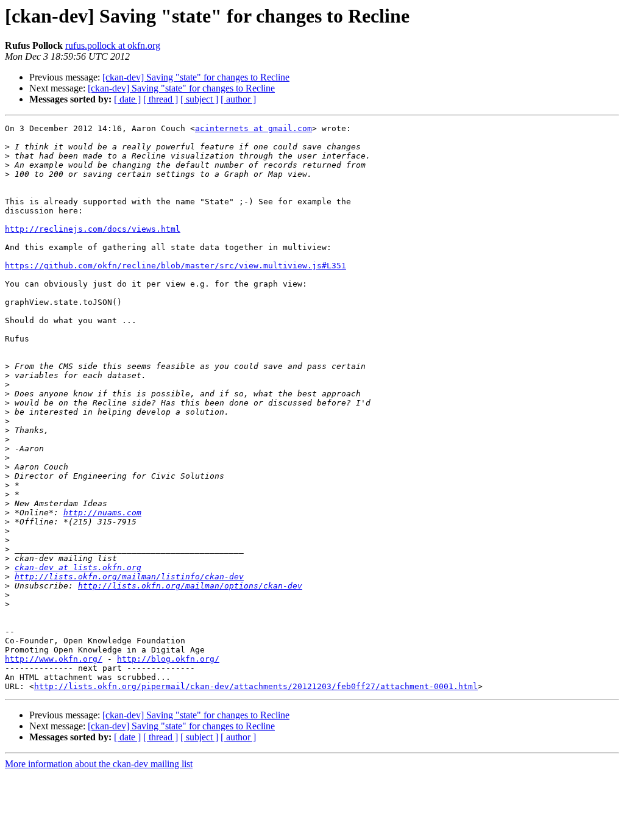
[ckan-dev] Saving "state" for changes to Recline (195, 77)
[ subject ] (199, 99)
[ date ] (127, 99)
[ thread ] (160, 99)
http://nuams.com (102, 512)
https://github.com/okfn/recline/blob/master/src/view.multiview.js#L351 (175, 265)
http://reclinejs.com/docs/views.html (92, 229)
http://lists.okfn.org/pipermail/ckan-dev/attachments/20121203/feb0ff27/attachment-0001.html (256, 686)
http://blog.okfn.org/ (168, 658)
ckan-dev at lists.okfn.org (78, 567)
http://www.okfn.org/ (53, 658)
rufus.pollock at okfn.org (112, 45)
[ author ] (238, 99)
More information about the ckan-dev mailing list (99, 764)
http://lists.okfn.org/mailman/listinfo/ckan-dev (129, 576)
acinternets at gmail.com (253, 128)
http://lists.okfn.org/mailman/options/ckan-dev (190, 585)
